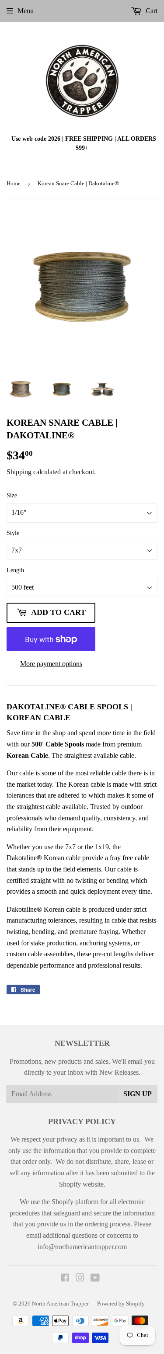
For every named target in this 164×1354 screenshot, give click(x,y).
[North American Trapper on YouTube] (95, 1278)
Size (12, 495)
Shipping (19, 472)
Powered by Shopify (121, 1303)
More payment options (51, 663)
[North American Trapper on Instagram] (80, 1278)
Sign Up (137, 1093)
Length (15, 570)
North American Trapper (60, 1303)
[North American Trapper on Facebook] (65, 1278)
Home (14, 183)
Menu (25, 10)
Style (13, 533)
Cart (150, 10)
